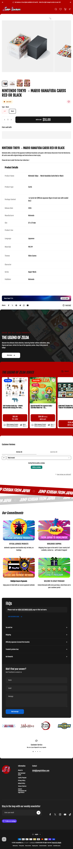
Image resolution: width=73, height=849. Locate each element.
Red (5, 111)
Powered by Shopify (56, 842)
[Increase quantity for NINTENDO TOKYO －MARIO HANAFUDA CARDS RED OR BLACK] (11, 120)
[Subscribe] (38, 813)
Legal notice (50, 845)
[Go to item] (5, 84)
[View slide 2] (35, 751)
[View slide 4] (40, 751)
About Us (20, 770)
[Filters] (4, 458)
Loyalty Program (22, 778)
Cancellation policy (56, 845)
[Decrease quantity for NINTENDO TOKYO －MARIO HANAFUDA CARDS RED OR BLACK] (4, 120)
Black (12, 111)
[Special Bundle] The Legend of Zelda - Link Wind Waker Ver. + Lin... (42, 407)
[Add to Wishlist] (68, 102)
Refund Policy (21, 783)
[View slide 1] (33, 751)
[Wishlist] (61, 9)
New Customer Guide (21, 774)
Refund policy (15, 845)
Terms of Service (22, 786)
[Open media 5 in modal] (50, 18)
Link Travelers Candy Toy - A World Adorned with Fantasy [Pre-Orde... (13, 407)
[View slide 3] (37, 751)
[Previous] (3, 2)
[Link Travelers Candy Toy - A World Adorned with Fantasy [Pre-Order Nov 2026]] (15, 390)
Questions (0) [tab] (53, 452)
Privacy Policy (21, 780)
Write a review (36, 467)
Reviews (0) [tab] (19, 452)
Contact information (43, 845)
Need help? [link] (68, 305)
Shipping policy (35, 845)
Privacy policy (21, 845)
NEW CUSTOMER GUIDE (25, 610)
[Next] (70, 2)
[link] (19, 529)
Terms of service (28, 845)
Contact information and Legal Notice (22, 790)
